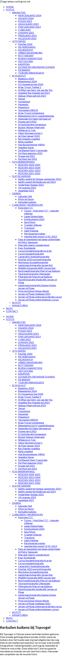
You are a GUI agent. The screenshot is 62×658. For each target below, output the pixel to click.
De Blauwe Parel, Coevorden (32, 150)
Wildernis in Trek (27, 130)
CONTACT (12, 311)
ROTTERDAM (25, 55)
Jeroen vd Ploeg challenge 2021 (34, 293)
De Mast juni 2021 (27, 158)
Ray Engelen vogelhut (29, 138)
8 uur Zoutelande (26, 247)
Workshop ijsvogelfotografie (33, 262)
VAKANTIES (18, 12)
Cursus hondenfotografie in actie (35, 250)
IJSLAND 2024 (26, 18)
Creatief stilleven (33, 225)
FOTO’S (10, 9)
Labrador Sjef (25, 196)
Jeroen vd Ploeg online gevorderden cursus (40, 296)
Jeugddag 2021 (26, 190)
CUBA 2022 (24, 29)
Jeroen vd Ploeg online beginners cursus (38, 299)
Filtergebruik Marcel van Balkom (35, 276)
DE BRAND (24, 69)
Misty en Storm (26, 199)
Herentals (23, 104)
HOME (10, 6)
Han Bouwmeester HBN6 (31, 144)
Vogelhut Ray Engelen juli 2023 (34, 92)
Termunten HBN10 (28, 110)
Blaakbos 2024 (26, 78)
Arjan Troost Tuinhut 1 (29, 87)
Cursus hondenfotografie (31, 253)
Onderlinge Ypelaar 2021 (31, 184)
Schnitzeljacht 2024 (34, 219)
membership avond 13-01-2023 (40, 236)
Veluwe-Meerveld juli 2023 (32, 95)
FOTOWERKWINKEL (23, 161)
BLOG (9, 308)
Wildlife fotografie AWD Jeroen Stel (36, 268)
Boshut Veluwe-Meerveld (31, 127)
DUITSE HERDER (21, 176)
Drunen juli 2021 (26, 156)
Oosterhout (24, 101)
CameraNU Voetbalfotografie (33, 256)
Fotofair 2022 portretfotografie (34, 259)
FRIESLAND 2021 (27, 35)
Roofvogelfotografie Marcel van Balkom (39, 270)
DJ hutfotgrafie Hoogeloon (32, 124)
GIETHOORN (25, 61)
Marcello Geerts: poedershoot (33, 245)
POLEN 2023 (25, 21)
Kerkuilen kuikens (27, 202)
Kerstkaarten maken (34, 233)
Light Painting (31, 230)
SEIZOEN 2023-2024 (29, 167)
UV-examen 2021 (27, 187)
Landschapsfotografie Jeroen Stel (35, 265)
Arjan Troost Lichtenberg (31, 113)
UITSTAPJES (19, 41)
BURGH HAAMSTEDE (30, 58)
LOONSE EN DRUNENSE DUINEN (36, 67)
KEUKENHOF (25, 49)
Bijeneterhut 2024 (27, 81)
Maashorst (23, 107)
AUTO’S (16, 302)
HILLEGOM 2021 (27, 38)
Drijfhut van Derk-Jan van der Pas (35, 90)
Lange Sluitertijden (33, 216)
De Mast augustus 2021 (30, 153)
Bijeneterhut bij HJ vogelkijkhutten (36, 115)
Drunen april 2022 (27, 121)
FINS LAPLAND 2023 (29, 26)
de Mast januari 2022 (29, 136)
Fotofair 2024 (25, 44)
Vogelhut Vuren (26, 147)
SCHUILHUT (19, 75)
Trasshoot (29, 227)
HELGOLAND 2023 (28, 24)
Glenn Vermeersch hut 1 (30, 133)
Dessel (21, 98)
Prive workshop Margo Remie (33, 291)
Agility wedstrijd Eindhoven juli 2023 (37, 181)
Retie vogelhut (25, 141)
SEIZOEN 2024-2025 (29, 164)
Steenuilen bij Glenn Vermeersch (34, 118)
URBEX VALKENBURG (30, 52)
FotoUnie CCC (25, 207)
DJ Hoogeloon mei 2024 (30, 84)
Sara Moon (29, 222)
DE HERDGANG (27, 46)
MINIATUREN (20, 305)
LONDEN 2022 (26, 32)
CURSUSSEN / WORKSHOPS (27, 204)
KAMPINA (24, 64)
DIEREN (16, 193)
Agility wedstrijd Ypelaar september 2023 (39, 179)
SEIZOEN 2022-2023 (29, 170)
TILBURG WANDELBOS (31, 72)
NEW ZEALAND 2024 (29, 15)
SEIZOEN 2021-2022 (29, 173)
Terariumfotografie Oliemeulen (34, 273)
